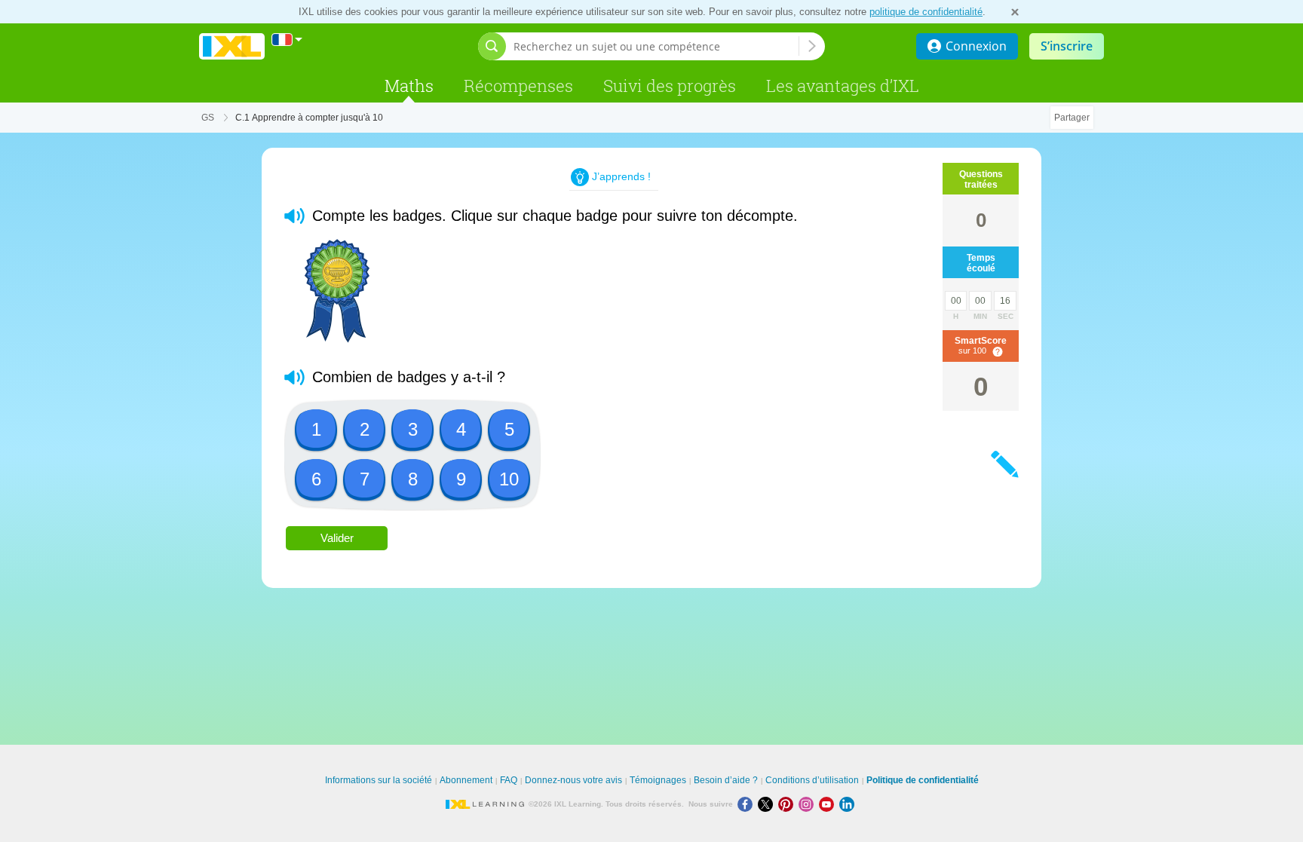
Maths (409, 85)
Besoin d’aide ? (726, 780)
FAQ (508, 780)
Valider (337, 537)
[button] (294, 216)
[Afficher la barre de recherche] (492, 46)
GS (207, 117)
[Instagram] (809, 804)
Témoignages (658, 780)
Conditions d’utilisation (812, 780)
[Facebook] (747, 804)
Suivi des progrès (669, 85)
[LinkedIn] (848, 804)
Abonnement (466, 780)
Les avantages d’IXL (842, 85)
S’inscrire (1067, 46)
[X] (768, 804)
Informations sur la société (378, 780)
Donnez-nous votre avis (573, 780)
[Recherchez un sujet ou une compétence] (812, 46)
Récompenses (518, 85)
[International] (287, 39)
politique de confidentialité (926, 11)
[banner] (232, 46)
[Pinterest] (788, 804)
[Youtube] (829, 804)
